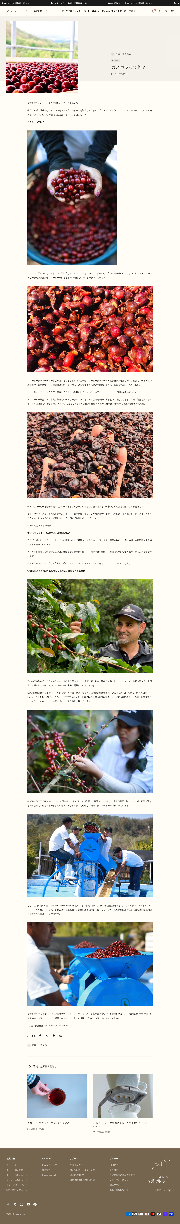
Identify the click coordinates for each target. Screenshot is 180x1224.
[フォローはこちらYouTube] (28, 1204)
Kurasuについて (49, 1165)
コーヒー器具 (90, 11)
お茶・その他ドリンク (70, 11)
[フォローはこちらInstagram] (21, 1204)
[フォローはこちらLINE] (35, 1204)
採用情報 (46, 1170)
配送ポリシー (116, 1185)
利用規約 (114, 1165)
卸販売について (77, 1175)
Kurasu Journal (49, 1175)
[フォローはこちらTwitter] (15, 1204)
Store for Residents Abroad (82, 1180)
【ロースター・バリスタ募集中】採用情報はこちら (30, 3)
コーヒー (49, 11)
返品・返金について (119, 1190)
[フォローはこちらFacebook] (8, 1204)
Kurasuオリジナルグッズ (114, 11)
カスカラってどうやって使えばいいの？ (48, 1123)
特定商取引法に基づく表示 (122, 1175)
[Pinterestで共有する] (53, 1035)
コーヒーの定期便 (33, 11)
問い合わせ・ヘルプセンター (83, 1170)
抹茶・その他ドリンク (16, 1185)
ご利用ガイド (76, 1165)
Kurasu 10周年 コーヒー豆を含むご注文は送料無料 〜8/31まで (92, 3)
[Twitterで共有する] (47, 1035)
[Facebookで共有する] (40, 1035)
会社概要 (114, 1170)
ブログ (132, 11)
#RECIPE (115, 60)
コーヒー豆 (11, 1165)
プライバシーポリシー (120, 1180)
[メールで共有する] (60, 1035)
